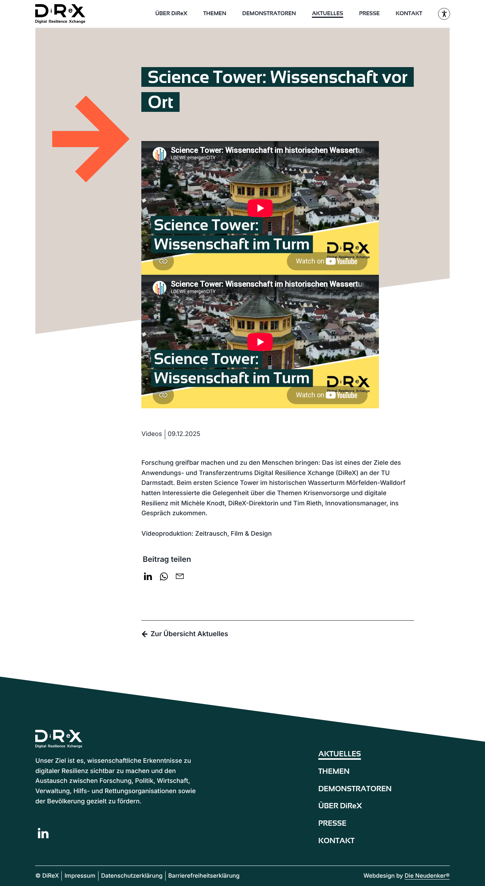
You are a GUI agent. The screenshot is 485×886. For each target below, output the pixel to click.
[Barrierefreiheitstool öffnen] (444, 14)
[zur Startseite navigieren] (65, 14)
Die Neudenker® (427, 875)
